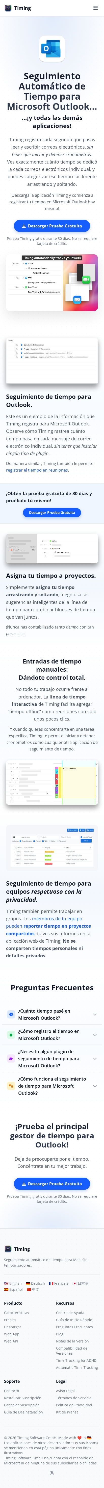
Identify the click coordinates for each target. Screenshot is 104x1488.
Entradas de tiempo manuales (52, 665)
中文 (33, 1289)
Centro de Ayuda (70, 1312)
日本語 (80, 1283)
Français (58, 1283)
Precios (10, 1319)
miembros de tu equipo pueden (48, 926)
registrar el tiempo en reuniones (37, 470)
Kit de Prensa (67, 1412)
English (13, 1283)
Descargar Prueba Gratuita (55, 226)
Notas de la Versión (72, 1341)
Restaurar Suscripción (22, 1397)
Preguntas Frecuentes (74, 1326)
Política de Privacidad (74, 1405)
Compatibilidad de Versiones (71, 1351)
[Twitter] (52, 1473)
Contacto (11, 1390)
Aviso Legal (65, 1390)
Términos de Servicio (73, 1397)
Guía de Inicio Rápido (74, 1319)
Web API (11, 1341)
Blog (59, 1334)
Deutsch (35, 1283)
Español (13, 1289)
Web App (11, 1334)
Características (16, 1312)
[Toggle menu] (95, 8)
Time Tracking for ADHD (76, 1360)
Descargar (12, 1326)
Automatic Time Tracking (77, 1367)
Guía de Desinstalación (23, 1412)
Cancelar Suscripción (22, 1405)
